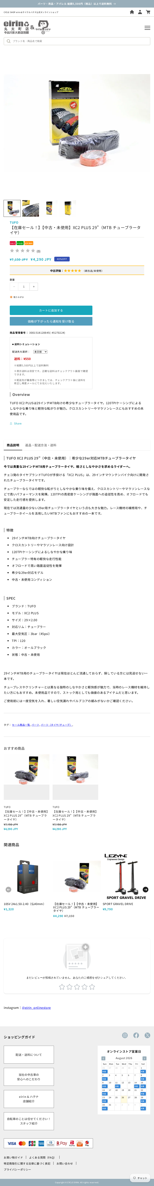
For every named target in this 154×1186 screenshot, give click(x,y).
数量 (12, 279)
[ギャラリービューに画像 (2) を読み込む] (30, 208)
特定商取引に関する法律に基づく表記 (27, 1163)
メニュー (147, 28)
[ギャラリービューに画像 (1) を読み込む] (12, 208)
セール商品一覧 (21, 725)
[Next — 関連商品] (145, 889)
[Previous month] (103, 1058)
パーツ (35, 725)
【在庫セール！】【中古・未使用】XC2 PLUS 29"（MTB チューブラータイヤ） (76, 907)
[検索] (9, 41)
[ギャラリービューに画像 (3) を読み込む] (49, 208)
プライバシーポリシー (17, 1169)
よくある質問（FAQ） (42, 1157)
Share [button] (18, 423)
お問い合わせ (65, 1163)
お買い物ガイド (13, 1157)
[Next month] (144, 1058)
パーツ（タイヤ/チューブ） (56, 725)
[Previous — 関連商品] (8, 889)
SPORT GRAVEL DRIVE (118, 904)
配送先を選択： (21, 351)
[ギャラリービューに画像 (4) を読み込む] (67, 208)
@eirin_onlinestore (36, 1007)
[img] (22, 251)
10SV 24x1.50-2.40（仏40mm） (25, 904)
